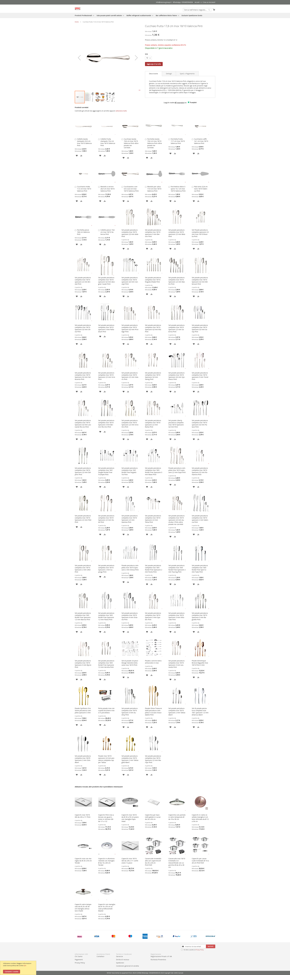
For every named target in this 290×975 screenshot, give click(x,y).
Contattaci (100, 956)
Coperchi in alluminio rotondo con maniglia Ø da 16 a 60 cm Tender (106, 861)
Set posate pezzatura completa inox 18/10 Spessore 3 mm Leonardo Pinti (176, 664)
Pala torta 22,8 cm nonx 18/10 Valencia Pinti (201, 189)
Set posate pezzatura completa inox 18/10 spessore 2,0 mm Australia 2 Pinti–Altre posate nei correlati (176, 520)
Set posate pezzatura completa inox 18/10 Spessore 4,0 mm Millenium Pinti (200, 280)
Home (77, 22)
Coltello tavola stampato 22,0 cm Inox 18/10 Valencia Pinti (84, 142)
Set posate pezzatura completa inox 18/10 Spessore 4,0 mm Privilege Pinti (130, 328)
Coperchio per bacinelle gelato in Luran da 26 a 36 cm (153, 817)
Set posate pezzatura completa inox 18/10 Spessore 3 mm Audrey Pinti (130, 711)
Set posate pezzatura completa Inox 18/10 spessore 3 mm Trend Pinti (200, 376)
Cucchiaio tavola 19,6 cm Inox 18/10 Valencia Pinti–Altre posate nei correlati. (131, 143)
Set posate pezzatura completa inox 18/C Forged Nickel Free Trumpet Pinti (106, 471)
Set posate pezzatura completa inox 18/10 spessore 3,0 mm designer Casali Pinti (106, 280)
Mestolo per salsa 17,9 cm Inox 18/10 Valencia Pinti (154, 189)
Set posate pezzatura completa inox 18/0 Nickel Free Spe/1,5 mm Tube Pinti (200, 568)
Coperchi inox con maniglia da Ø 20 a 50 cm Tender (83, 860)
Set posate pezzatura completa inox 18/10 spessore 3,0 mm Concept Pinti (130, 280)
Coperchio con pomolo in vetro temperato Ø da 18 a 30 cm (176, 817)
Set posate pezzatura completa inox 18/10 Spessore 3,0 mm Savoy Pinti (200, 328)
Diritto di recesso (122, 959)
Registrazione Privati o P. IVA (161, 956)
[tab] (153, 73)
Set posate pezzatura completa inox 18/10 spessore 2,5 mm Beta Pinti (176, 233)
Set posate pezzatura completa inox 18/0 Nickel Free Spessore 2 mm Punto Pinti (153, 568)
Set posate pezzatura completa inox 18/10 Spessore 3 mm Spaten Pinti (153, 616)
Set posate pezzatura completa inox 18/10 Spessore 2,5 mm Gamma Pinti (130, 519)
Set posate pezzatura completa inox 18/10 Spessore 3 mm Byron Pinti (83, 664)
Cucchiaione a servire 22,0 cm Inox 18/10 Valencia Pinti (131, 189)
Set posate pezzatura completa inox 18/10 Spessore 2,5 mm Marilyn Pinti (153, 759)
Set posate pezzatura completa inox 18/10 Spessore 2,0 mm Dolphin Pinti (83, 471)
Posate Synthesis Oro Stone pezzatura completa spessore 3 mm (83, 710)
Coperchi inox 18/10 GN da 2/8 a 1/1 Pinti (82, 816)
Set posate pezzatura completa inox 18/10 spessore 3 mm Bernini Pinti (153, 233)
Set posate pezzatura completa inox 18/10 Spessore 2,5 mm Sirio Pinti (106, 376)
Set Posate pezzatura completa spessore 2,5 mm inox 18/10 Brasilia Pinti (200, 233)
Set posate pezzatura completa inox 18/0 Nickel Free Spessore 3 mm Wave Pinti (153, 471)
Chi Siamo (78, 956)
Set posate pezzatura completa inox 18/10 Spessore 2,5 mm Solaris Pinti (130, 376)
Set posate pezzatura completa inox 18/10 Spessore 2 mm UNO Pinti (83, 568)
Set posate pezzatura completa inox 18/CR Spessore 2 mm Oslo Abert (83, 759)
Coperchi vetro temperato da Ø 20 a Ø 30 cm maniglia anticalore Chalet (83, 907)
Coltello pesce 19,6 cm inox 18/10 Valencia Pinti (107, 232)
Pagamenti (79, 959)
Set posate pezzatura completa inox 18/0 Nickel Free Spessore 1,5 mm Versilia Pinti (106, 664)
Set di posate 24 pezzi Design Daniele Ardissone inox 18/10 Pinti (130, 663)
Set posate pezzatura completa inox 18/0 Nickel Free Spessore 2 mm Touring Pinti (177, 568)
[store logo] (77, 8)
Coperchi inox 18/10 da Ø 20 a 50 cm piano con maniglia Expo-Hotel (130, 818)
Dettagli (169, 74)
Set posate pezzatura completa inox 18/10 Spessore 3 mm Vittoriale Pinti (176, 616)
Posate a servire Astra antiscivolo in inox (153, 662)
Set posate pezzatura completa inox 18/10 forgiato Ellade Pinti (153, 279)
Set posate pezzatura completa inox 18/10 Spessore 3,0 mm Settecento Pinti (83, 376)
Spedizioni (120, 963)
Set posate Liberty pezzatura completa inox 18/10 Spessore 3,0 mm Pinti (176, 423)
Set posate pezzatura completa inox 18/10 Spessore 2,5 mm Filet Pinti (83, 519)
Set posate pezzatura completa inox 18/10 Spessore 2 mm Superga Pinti (106, 568)
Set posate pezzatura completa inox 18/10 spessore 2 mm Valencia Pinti (200, 519)
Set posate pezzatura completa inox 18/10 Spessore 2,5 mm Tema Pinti (153, 519)
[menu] (145, 15)
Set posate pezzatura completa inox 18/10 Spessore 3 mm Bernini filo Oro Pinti (106, 423)
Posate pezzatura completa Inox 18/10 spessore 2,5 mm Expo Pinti (177, 470)
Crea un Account (209, 2)
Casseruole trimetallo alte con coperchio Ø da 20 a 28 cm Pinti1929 (153, 861)
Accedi (197, 2)
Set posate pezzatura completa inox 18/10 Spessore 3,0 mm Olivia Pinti (83, 328)
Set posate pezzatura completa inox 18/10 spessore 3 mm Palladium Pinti (106, 328)
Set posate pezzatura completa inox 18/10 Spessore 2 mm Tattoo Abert (176, 711)
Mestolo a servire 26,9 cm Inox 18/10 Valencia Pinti (107, 189)
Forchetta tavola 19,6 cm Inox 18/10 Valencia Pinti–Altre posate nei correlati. (154, 143)
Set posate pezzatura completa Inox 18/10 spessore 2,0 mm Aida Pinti (130, 233)
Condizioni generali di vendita (127, 966)
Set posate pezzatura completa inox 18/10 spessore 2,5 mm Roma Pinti (153, 423)
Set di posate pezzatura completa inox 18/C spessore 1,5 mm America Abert (200, 711)
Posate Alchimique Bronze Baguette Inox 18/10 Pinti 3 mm (200, 663)
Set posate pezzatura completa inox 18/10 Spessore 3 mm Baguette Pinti (200, 616)
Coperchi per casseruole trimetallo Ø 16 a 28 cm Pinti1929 (200, 860)
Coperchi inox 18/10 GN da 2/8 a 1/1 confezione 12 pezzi (130, 860)
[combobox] (197, 10)
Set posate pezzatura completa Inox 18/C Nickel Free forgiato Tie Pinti (130, 471)
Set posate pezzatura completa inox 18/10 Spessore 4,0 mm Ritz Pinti (153, 328)
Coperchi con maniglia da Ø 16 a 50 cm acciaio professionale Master (106, 907)
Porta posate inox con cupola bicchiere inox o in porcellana (106, 710)
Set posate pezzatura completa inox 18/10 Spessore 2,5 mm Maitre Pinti (176, 280)
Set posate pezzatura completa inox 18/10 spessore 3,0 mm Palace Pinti (200, 423)
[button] (79, 58)
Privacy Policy (200, 950)
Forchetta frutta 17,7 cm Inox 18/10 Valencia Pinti (178, 141)
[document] (18, 967)
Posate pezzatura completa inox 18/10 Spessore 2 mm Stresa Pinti (130, 567)
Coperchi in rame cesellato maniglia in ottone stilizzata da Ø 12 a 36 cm (200, 818)
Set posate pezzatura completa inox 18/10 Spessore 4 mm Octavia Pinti (130, 616)
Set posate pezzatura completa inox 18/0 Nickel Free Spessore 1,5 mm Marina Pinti (83, 616)
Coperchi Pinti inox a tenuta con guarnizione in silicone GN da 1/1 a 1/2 (106, 818)
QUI (25, 965)
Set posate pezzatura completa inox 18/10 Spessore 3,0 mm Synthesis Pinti (176, 376)
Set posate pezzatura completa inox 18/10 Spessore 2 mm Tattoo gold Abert (130, 759)
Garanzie (119, 956)
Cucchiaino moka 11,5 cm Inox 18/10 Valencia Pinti (84, 189)
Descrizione (153, 74)
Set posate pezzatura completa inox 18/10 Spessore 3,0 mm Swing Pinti (153, 376)
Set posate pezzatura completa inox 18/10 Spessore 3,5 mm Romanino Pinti (200, 471)
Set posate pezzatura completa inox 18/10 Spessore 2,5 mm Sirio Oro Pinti (130, 423)
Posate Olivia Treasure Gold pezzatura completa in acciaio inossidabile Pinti (153, 711)
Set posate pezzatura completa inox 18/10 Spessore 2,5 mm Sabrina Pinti (176, 328)
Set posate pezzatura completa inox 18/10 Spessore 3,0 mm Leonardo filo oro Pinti (83, 423)
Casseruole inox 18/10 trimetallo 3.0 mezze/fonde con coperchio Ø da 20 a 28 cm (176, 862)
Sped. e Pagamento (187, 74)
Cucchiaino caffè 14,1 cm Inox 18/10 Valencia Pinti (201, 141)
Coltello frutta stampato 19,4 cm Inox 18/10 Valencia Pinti (107, 142)
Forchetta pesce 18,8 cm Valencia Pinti (83, 232)
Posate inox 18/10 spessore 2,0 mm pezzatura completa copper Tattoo (106, 759)
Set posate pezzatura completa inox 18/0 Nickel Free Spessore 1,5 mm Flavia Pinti (106, 616)
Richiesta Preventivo (158, 959)
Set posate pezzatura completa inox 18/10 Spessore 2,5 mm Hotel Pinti (106, 519)
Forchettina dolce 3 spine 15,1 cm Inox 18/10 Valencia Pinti (178, 189)
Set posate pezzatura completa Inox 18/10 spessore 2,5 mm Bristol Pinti (83, 280)
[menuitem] (83, 15)
